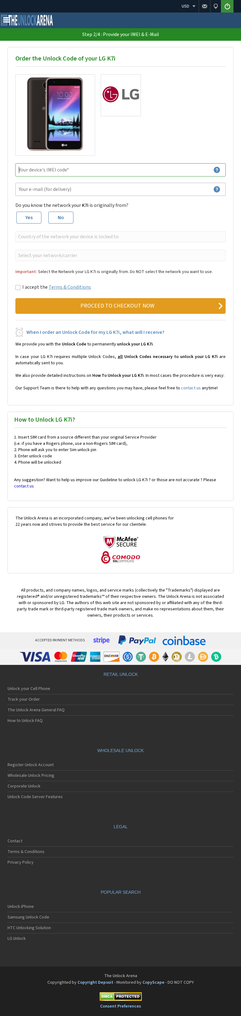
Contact (15, 841)
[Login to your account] (227, 6)
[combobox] (120, 237)
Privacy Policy (21, 862)
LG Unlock (17, 938)
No (61, 217)
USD (185, 6)
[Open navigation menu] (6, 21)
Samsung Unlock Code (28, 917)
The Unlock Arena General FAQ (36, 710)
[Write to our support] (204, 6)
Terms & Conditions (70, 287)
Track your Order (24, 699)
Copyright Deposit (95, 982)
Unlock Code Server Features (35, 797)
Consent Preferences (120, 1006)
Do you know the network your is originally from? (71, 205)
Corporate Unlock (24, 786)
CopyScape (153, 982)
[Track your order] (215, 6)
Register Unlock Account (31, 765)
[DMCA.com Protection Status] (120, 997)
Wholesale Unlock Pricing (31, 775)
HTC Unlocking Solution (29, 928)
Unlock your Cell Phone (29, 689)
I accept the (56, 287)
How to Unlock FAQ (25, 721)
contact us (191, 388)
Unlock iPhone (21, 906)
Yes (29, 217)
